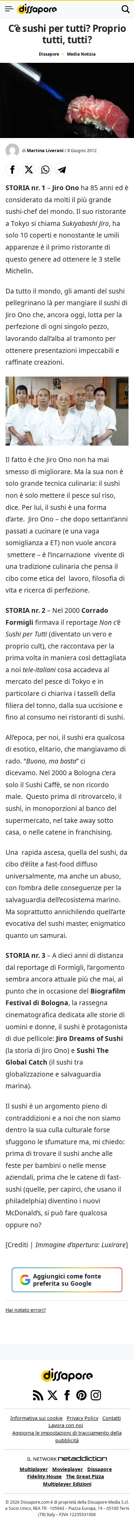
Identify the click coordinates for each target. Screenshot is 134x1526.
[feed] (38, 1394)
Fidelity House (44, 1476)
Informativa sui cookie (36, 1418)
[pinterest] (81, 1394)
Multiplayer (34, 1469)
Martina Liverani (45, 150)
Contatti (111, 1418)
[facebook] (67, 1394)
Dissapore (49, 54)
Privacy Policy (82, 1418)
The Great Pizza (85, 1476)
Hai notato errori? (25, 1310)
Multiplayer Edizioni (67, 1484)
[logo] (37, 9)
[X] (52, 1394)
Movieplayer (67, 1469)
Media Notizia (81, 54)
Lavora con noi (65, 1425)
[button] (12, 169)
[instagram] (96, 1394)
